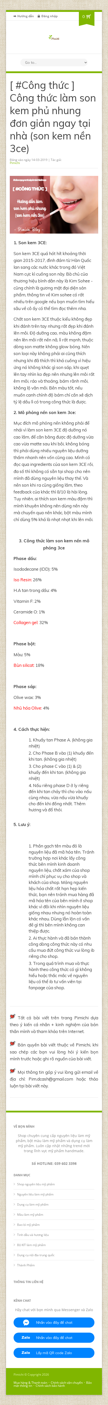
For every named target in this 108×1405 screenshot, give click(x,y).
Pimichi (15, 163)
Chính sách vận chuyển (67, 1382)
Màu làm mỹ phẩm (30, 1214)
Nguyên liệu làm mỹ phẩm (35, 1194)
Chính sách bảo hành (50, 1385)
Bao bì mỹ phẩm (28, 1225)
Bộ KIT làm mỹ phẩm (31, 1245)
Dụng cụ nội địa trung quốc (36, 1255)
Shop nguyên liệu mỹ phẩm (36, 1184)
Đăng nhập (49, 16)
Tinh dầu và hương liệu (33, 1235)
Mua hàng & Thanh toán (30, 1382)
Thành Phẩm (26, 1265)
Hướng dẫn (25, 16)
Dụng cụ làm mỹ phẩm (32, 1204)
